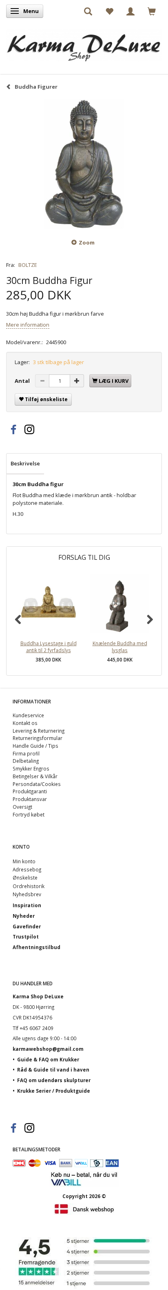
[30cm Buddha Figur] (84, 164)
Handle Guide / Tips (35, 745)
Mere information (27, 324)
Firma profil (26, 753)
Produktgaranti (30, 791)
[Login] (130, 11)
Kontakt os (25, 723)
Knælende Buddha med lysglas (120, 646)
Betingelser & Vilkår (35, 776)
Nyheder (24, 915)
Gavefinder (27, 926)
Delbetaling (26, 760)
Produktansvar (30, 799)
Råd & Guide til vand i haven (53, 1069)
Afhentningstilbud (36, 947)
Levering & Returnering (38, 730)
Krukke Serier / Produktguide (53, 1090)
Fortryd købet (28, 814)
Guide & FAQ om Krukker (48, 1059)
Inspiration (27, 905)
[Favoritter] (109, 11)
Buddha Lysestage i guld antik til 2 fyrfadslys (48, 646)
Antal (23, 380)
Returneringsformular (37, 738)
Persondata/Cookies (37, 784)
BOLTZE (27, 264)
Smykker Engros (31, 768)
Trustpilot (26, 936)
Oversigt (22, 806)
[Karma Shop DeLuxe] (84, 43)
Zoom (87, 242)
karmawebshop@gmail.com (48, 1049)
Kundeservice (28, 715)
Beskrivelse (25, 463)
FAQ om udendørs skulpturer (54, 1080)
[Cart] (151, 11)
